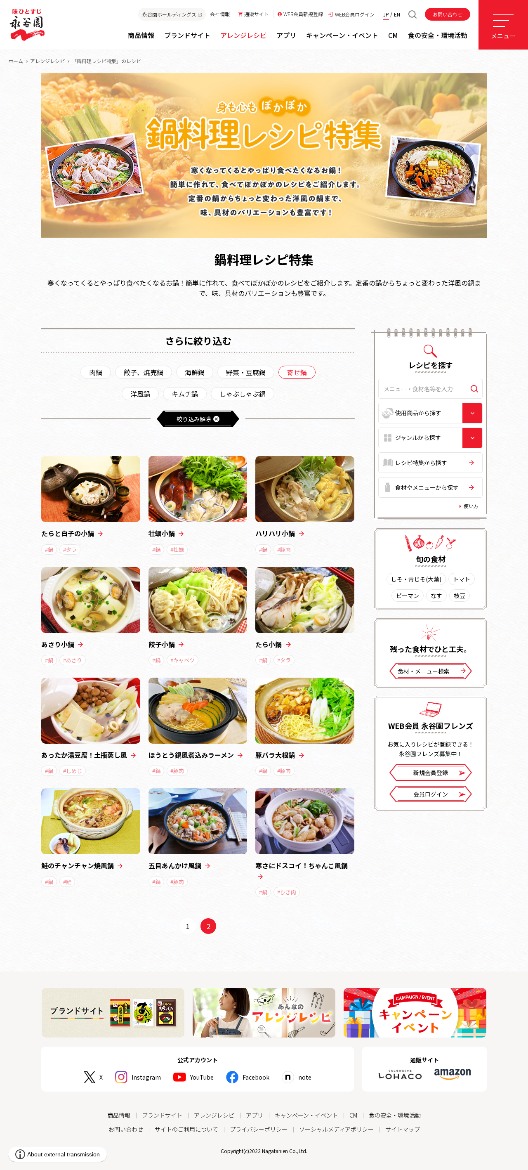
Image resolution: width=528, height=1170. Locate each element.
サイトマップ (402, 1129)
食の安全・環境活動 (395, 1115)
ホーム (15, 60)
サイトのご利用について (186, 1129)
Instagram (146, 1077)
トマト (461, 579)
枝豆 (459, 595)
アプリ (254, 1115)
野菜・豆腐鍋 (246, 372)
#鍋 (49, 549)
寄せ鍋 (297, 372)
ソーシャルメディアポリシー (336, 1129)
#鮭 (67, 882)
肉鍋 (95, 372)
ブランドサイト (162, 1115)
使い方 (471, 505)
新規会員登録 (430, 772)
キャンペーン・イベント (306, 1115)
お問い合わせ (447, 14)
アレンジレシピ (47, 60)
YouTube (202, 1077)
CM (353, 1115)
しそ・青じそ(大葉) (416, 579)
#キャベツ (182, 660)
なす (436, 595)
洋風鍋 (140, 394)
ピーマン (407, 595)
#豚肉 (284, 549)
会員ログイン (430, 794)
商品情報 (118, 1115)
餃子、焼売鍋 (143, 372)
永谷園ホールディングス (169, 14)
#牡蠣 (177, 549)
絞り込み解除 (194, 419)
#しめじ (72, 771)
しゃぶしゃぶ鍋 (242, 394)
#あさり (72, 660)
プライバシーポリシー (259, 1129)
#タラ (70, 549)
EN (397, 14)
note (304, 1077)
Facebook (256, 1077)
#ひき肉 (286, 892)
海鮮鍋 (195, 372)
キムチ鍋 (185, 394)
